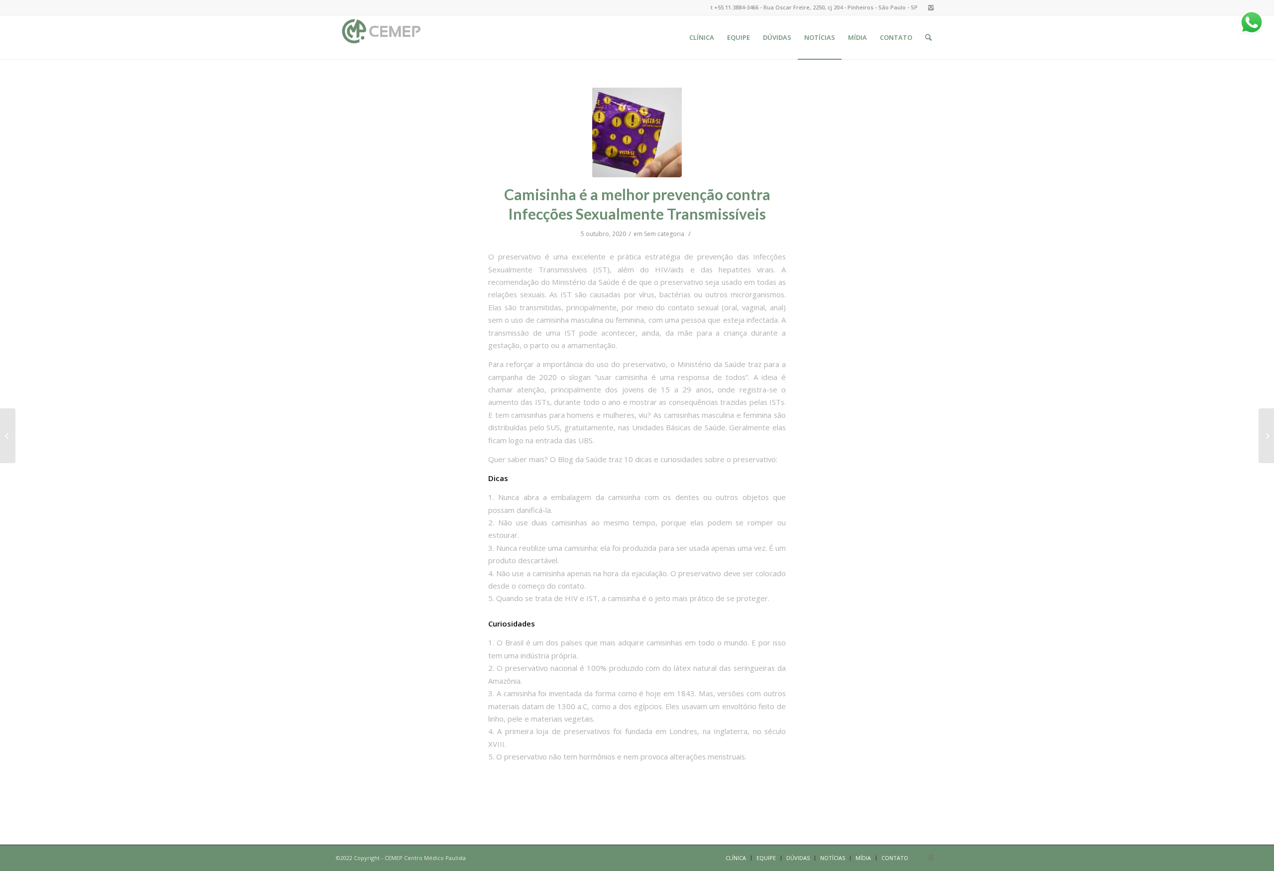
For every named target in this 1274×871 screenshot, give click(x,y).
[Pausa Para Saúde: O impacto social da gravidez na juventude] (1266, 435)
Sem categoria (664, 234)
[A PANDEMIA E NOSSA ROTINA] (7, 435)
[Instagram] (930, 7)
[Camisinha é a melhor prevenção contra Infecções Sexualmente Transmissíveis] (637, 132)
